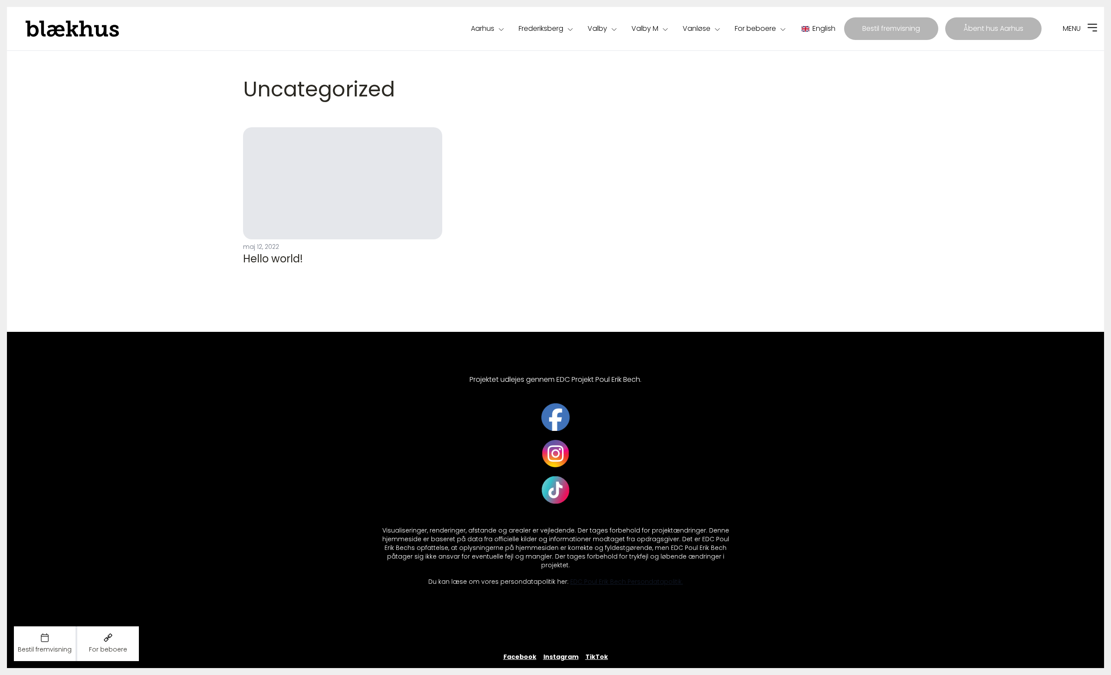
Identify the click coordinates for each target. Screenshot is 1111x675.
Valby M (644, 28)
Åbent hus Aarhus (993, 28)
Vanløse (696, 28)
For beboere (755, 28)
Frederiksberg (541, 28)
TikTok (596, 657)
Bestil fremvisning (891, 28)
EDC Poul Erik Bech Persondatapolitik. (626, 582)
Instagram (561, 657)
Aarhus (482, 28)
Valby (597, 28)
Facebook (519, 657)
